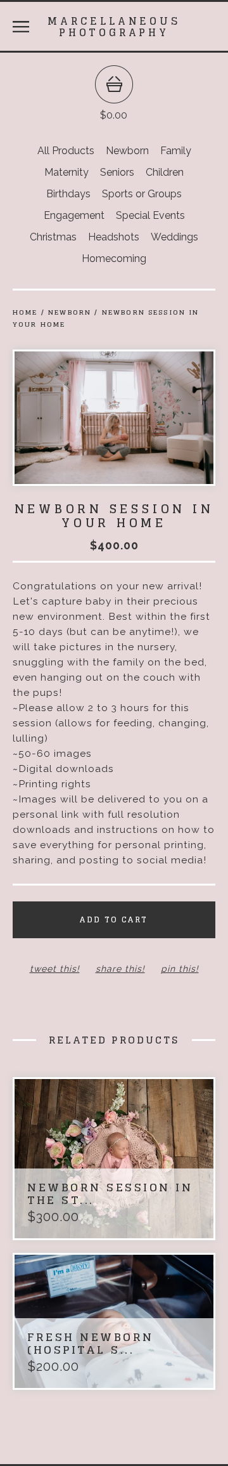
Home (25, 312)
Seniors (117, 172)
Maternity (66, 172)
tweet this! (55, 969)
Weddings (174, 237)
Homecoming (114, 258)
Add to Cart (114, 919)
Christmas (53, 237)
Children (165, 172)
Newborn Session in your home (106, 318)
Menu (21, 26)
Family (175, 151)
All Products (65, 151)
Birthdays (68, 194)
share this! (120, 969)
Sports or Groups (142, 194)
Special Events (150, 215)
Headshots (113, 237)
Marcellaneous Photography (114, 26)
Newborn (127, 151)
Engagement (74, 215)
